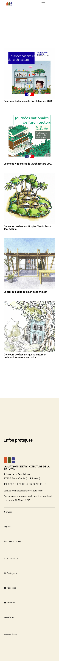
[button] (43, 4)
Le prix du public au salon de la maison (25, 292)
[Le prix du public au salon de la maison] (29, 263)
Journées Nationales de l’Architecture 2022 (28, 101)
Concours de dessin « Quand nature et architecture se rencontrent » (25, 356)
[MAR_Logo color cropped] (9, 3)
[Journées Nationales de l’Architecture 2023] (29, 135)
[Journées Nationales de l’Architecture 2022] (29, 73)
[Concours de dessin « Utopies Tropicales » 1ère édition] (29, 198)
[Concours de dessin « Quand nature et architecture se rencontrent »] (29, 326)
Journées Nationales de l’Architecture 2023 (28, 164)
